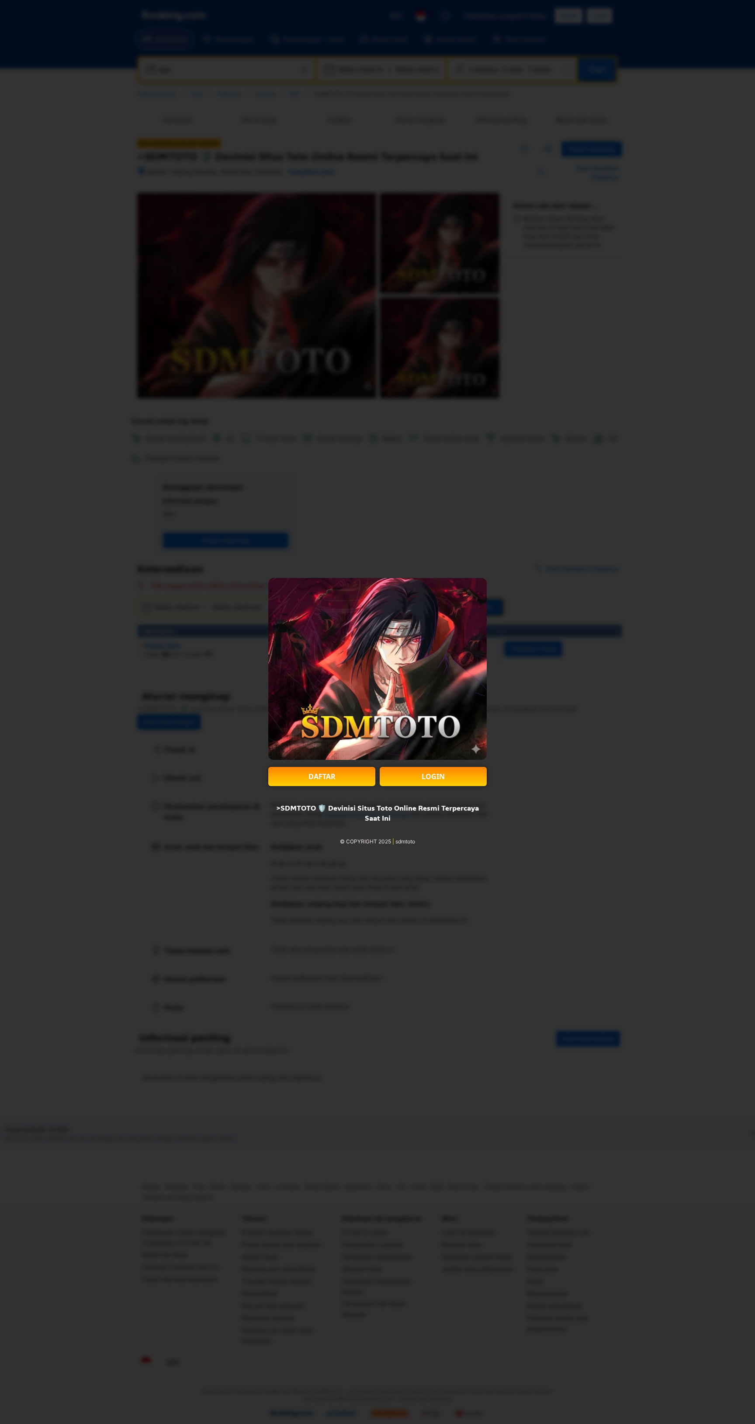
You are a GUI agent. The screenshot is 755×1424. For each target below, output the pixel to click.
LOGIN (433, 776)
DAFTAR (322, 776)
